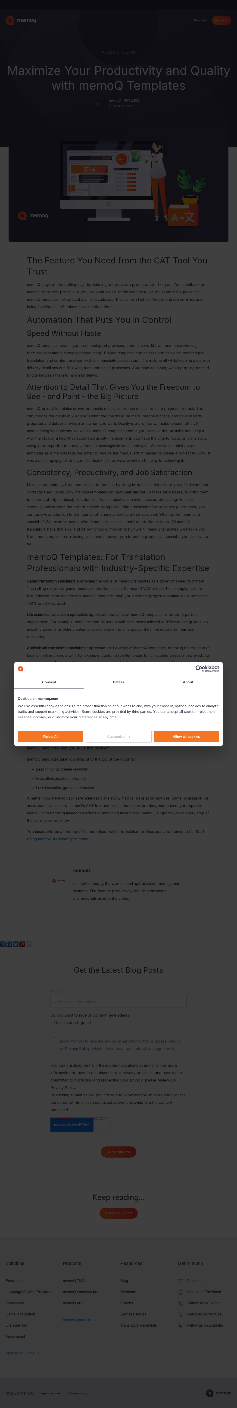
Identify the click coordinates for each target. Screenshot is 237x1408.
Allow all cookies (186, 737)
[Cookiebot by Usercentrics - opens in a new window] (199, 668)
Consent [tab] (49, 682)
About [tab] (188, 682)
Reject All (51, 737)
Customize (116, 737)
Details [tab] (118, 682)
